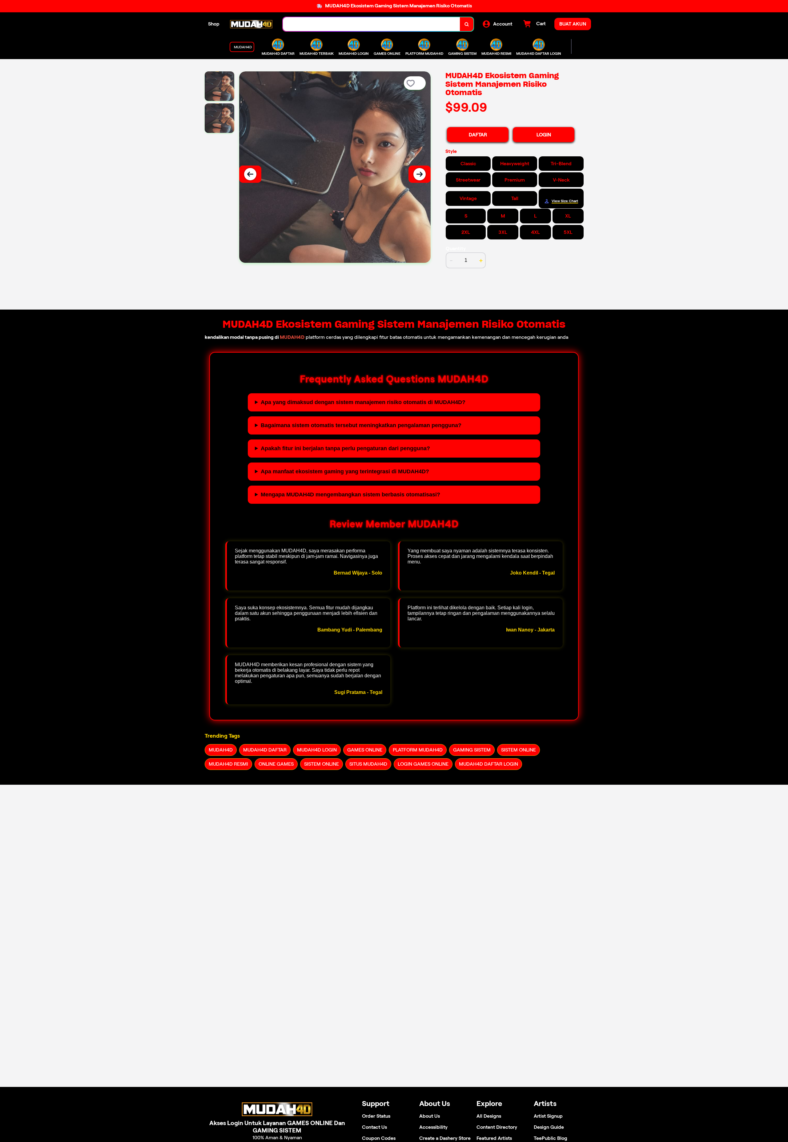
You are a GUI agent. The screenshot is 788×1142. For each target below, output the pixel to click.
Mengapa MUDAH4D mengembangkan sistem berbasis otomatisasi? (350, 494)
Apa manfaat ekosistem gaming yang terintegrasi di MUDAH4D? (345, 471)
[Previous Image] (250, 174)
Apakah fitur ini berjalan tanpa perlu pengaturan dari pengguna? (345, 448)
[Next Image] (419, 174)
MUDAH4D (292, 337)
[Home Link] (251, 24)
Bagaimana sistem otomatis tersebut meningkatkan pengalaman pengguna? (361, 425)
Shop (213, 23)
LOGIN (544, 134)
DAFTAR (478, 134)
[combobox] (371, 24)
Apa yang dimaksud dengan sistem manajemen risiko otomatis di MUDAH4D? (363, 402)
